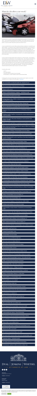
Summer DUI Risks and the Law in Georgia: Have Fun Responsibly (17, 133)
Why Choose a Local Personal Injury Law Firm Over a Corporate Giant (18, 157)
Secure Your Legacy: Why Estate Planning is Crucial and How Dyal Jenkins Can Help (17, 119)
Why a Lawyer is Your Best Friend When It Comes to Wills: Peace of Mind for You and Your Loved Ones (18, 127)
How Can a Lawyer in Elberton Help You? (12, 237)
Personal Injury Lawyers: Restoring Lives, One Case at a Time (16, 183)
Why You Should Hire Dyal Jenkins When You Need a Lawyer (16, 106)
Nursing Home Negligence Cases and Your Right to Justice (15, 167)
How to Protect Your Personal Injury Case (12, 197)
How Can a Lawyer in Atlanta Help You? (11, 241)
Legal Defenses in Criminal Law (10, 293)
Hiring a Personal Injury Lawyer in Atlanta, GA (13, 194)
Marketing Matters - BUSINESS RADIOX (11, 338)
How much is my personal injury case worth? (12, 332)
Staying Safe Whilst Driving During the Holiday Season (15, 250)
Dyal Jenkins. (22, 79)
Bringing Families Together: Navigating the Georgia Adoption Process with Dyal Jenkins (18, 114)
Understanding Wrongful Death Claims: (11, 95)
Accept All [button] (9, 393)
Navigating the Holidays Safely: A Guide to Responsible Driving (17, 174)
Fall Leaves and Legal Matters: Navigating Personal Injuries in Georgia (18, 123)
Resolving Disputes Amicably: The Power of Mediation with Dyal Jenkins (17, 110)
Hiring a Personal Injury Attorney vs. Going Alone (13, 273)
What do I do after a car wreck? (9, 328)
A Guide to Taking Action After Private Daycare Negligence (16, 161)
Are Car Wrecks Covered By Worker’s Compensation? (14, 319)
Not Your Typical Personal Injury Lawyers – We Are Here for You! (17, 257)
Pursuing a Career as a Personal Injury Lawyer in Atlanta (15, 215)
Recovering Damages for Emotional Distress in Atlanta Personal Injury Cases (18, 187)
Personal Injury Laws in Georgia (10, 234)
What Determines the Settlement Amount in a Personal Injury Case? (17, 154)
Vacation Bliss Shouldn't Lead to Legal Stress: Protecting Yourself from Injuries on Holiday (18, 137)
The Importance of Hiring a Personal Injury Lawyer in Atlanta (16, 130)
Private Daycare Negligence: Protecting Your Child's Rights (16, 201)
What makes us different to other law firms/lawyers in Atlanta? (16, 151)
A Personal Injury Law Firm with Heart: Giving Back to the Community (18, 180)
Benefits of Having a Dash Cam (9, 283)
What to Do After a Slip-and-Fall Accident (12, 164)
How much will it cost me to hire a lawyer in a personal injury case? (17, 335)
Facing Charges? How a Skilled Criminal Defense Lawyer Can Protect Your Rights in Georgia (18, 99)
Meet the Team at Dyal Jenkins (9, 299)
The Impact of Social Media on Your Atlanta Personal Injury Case (17, 191)
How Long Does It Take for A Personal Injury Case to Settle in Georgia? (18, 224)
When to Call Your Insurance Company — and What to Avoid (16, 92)
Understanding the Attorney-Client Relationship (13, 312)
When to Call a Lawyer (8, 89)
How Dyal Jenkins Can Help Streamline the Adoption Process (16, 82)
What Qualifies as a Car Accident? (10, 280)
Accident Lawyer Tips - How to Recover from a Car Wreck (15, 270)
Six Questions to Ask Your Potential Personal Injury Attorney (16, 315)
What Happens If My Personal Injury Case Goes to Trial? (15, 306)
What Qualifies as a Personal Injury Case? (12, 276)
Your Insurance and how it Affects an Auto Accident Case (15, 344)
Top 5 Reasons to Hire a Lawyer (9, 247)
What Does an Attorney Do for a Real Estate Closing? (14, 286)
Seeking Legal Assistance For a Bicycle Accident (13, 204)
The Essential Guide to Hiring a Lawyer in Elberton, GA (15, 218)
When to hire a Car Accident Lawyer (11, 322)
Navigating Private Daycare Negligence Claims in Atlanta (15, 170)
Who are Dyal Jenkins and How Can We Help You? (13, 296)
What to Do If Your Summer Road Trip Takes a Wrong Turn (15, 103)
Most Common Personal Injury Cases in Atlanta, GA (14, 221)
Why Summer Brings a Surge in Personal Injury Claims (15, 141)
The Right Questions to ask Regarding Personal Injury (14, 341)
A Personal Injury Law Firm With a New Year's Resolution (15, 177)
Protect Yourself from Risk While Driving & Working (14, 309)
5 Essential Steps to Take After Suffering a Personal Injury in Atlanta (17, 211)
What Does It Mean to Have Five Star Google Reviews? (14, 289)
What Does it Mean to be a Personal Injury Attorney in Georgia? (16, 254)
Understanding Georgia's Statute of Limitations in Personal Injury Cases (17, 208)
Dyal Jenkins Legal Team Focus (9, 228)
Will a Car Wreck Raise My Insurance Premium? (13, 260)
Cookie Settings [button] (4, 393)
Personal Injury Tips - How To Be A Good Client (13, 263)
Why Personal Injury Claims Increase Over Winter (13, 86)
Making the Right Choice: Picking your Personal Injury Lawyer (16, 325)
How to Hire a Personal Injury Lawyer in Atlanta (13, 244)
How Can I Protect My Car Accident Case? (12, 302)
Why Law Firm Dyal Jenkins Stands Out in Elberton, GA (15, 148)
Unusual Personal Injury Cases (9, 231)
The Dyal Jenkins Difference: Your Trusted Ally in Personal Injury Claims (18, 144)
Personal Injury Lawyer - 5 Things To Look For (13, 267)
